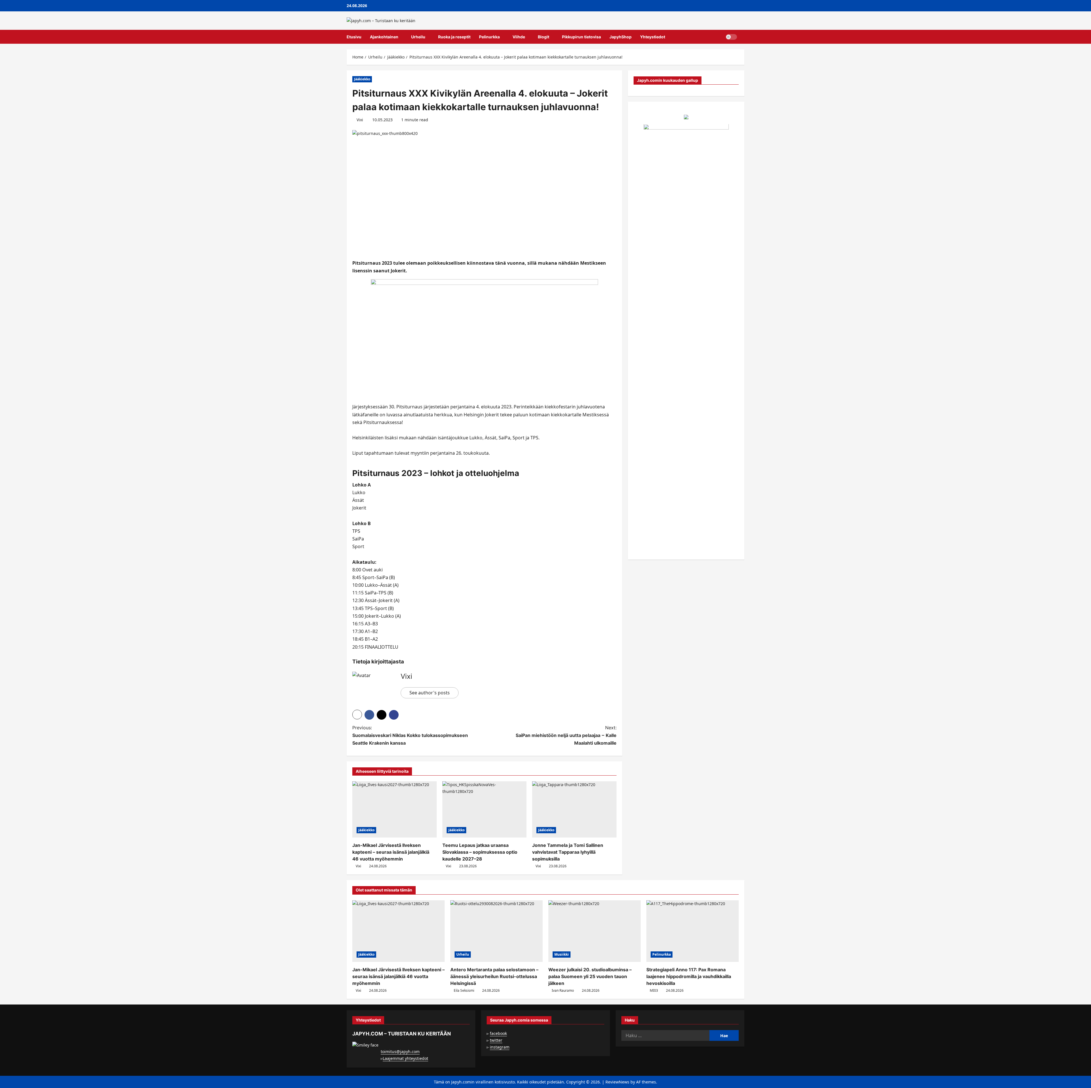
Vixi (360, 119)
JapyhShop (620, 36)
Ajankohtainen (384, 36)
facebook (498, 1033)
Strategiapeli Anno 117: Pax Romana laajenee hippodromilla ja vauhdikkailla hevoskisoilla (688, 976)
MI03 (654, 990)
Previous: (410, 735)
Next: (566, 735)
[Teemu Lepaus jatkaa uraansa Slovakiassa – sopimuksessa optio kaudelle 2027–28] (484, 809)
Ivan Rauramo (563, 990)
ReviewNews (617, 1082)
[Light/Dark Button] (731, 37)
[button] (742, 37)
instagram (499, 1047)
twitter (496, 1040)
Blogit (543, 36)
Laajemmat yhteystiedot (405, 1058)
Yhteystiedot (652, 36)
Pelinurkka (489, 36)
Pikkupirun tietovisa (581, 36)
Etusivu (354, 36)
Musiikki (561, 954)
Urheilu (418, 36)
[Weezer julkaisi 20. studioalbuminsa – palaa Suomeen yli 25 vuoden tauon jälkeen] (594, 931)
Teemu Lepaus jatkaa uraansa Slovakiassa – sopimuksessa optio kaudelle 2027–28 (479, 852)
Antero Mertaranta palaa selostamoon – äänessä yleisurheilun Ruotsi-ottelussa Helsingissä (494, 976)
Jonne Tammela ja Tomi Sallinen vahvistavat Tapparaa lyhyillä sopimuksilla (567, 852)
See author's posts (429, 693)
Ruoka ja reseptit (454, 36)
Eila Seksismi (464, 990)
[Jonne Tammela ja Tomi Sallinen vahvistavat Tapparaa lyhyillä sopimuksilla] (574, 809)
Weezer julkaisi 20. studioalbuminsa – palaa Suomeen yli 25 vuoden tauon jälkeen (590, 976)
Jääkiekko (362, 79)
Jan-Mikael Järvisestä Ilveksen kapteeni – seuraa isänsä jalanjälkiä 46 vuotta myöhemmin (390, 852)
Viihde (519, 36)
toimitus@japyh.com (400, 1051)
